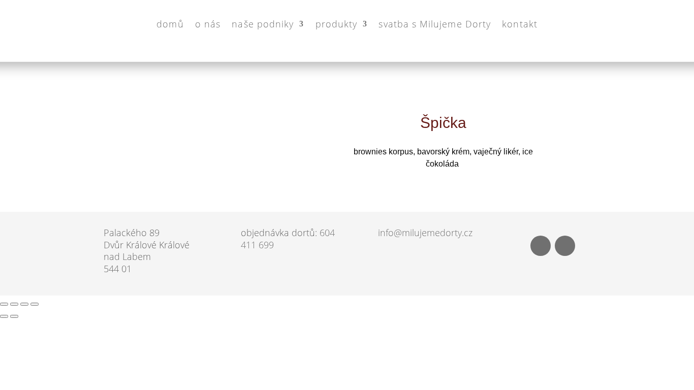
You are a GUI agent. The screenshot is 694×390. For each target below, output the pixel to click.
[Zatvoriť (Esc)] (34, 304)
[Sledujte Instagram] (565, 246)
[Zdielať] (24, 304)
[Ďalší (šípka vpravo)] (14, 316)
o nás (207, 23)
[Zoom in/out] (4, 304)
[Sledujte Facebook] (540, 246)
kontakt (520, 23)
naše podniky (263, 23)
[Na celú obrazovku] (14, 304)
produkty (336, 23)
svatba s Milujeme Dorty (434, 23)
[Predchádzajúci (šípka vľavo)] (4, 316)
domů (169, 23)
